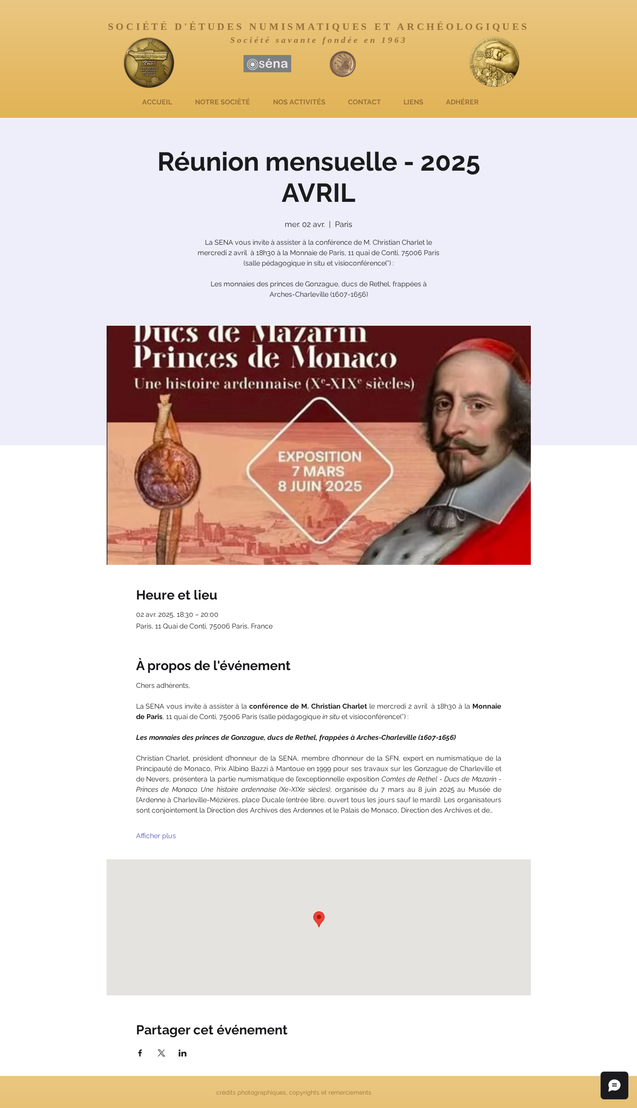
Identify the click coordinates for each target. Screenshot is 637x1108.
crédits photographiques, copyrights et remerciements (294, 1092)
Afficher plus (156, 836)
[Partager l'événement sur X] (161, 1053)
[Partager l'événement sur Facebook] (140, 1053)
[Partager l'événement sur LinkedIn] (183, 1053)
